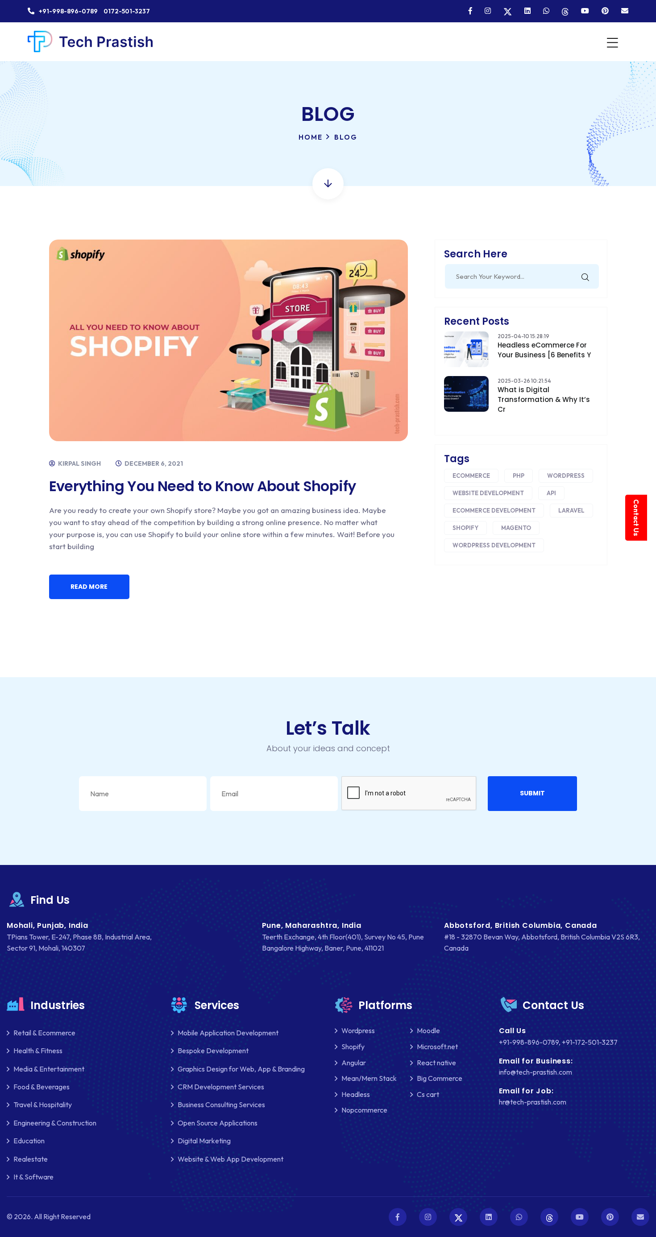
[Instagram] (488, 10)
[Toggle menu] (611, 41)
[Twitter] (507, 10)
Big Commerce (439, 1078)
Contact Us (636, 517)
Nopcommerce (364, 1109)
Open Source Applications (217, 1122)
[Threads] (565, 10)
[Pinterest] (605, 10)
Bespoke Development (213, 1050)
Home (311, 137)
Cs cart (428, 1094)
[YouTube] (585, 10)
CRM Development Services (221, 1086)
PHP (518, 475)
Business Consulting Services (221, 1104)
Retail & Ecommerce (44, 1032)
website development (488, 492)
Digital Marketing (204, 1140)
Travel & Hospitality (42, 1104)
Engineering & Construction (54, 1122)
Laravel (571, 510)
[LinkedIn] (527, 10)
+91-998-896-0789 (529, 1042)
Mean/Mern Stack (369, 1078)
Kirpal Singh (79, 463)
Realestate (30, 1158)
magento (516, 527)
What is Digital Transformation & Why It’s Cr (544, 399)
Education (29, 1140)
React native (436, 1062)
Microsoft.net (437, 1046)
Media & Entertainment (48, 1068)
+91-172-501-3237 (590, 1042)
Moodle (428, 1030)
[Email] (624, 10)
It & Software (33, 1176)
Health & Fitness (37, 1050)
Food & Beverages (41, 1086)
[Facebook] (470, 10)
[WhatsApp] (546, 10)
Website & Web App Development (230, 1158)
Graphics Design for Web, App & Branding (241, 1068)
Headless (355, 1094)
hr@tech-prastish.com (532, 1101)
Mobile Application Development (228, 1032)
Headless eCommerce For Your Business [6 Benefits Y (544, 350)
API (551, 492)
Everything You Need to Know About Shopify (202, 486)
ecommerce (471, 475)
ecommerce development (494, 510)
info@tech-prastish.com (535, 1071)
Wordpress (566, 475)
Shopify (465, 527)
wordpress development (494, 545)
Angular (353, 1062)
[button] (532, 793)
